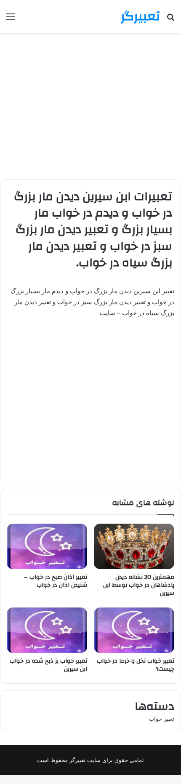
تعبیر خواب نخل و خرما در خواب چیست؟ (135, 665)
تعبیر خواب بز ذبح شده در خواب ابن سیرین (48, 665)
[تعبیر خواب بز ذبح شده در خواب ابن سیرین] (47, 630)
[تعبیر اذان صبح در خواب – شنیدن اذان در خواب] (47, 546)
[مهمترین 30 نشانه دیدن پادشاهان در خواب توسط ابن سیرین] (134, 546)
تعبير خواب (161, 718)
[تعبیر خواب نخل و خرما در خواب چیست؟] (134, 630)
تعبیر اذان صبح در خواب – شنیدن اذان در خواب (55, 581)
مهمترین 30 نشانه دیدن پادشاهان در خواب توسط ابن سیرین (138, 585)
